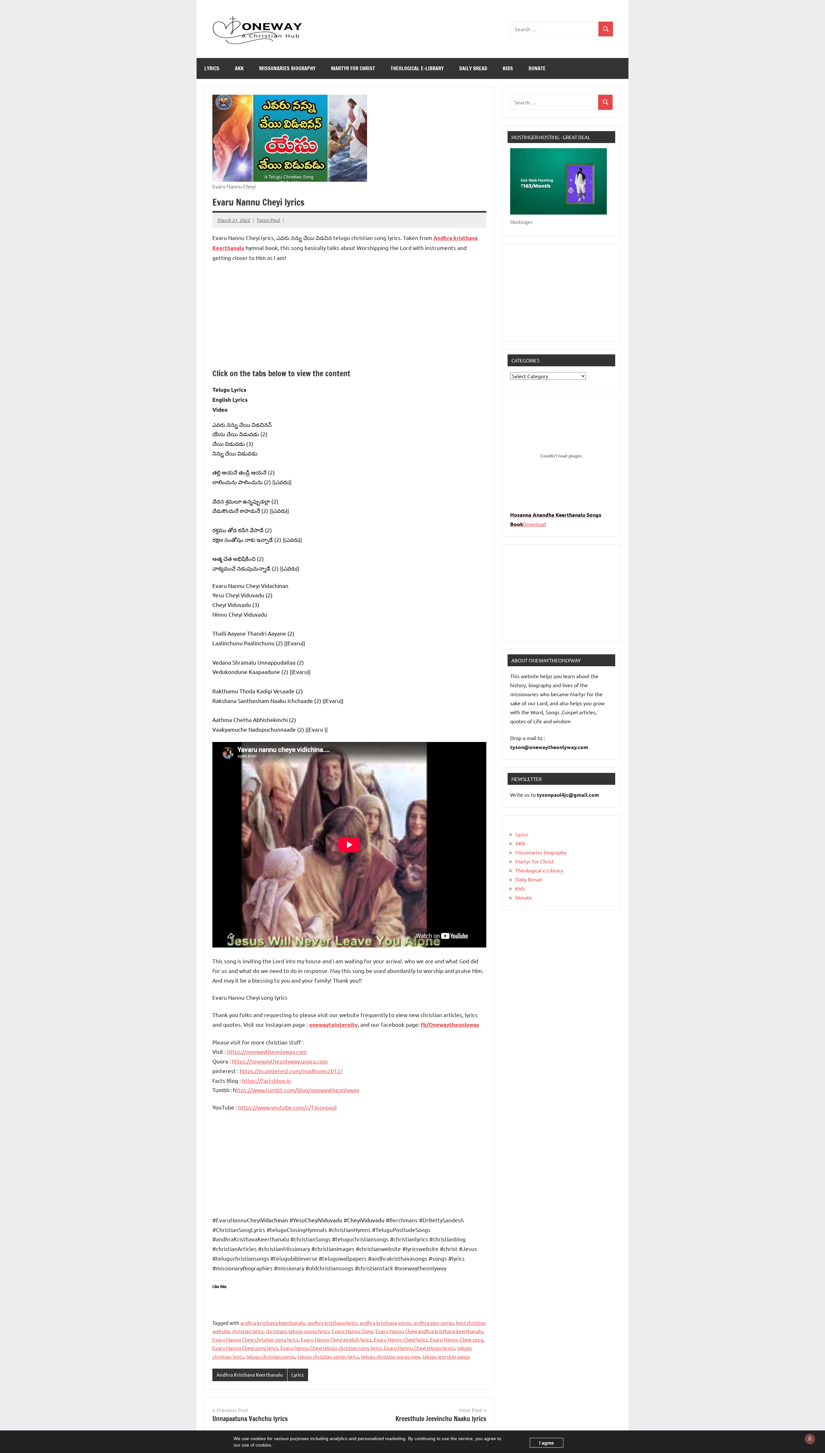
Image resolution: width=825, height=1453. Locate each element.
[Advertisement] (349, 315)
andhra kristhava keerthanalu (273, 1323)
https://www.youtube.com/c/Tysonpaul (287, 1107)
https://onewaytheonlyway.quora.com (280, 1061)
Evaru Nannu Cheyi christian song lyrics (255, 1339)
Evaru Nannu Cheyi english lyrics (336, 1339)
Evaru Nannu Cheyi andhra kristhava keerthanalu (429, 1331)
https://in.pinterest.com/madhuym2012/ (291, 1070)
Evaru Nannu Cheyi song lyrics (245, 1348)
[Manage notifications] (810, 1439)
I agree (546, 1442)
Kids (508, 68)
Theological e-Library (417, 68)
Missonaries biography (287, 68)
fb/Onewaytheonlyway (450, 1024)
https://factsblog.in (266, 1080)
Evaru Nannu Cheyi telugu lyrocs (419, 1348)
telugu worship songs (446, 1356)
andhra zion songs (433, 1323)
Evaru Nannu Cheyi (352, 1331)
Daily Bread (473, 68)
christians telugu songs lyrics (297, 1331)
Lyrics (211, 68)
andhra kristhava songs (385, 1323)
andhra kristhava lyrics (332, 1323)
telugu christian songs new (390, 1356)
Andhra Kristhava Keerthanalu (250, 1374)
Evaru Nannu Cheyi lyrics (401, 1339)
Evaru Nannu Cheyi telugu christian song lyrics (331, 1348)
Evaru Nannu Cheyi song (456, 1339)
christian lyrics (248, 1331)
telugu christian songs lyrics (328, 1356)
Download (534, 524)
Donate (537, 68)
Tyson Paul (268, 220)
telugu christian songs (270, 1356)
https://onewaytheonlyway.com (267, 1051)
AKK (239, 68)
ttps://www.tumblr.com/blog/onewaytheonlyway (297, 1089)
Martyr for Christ (353, 68)
